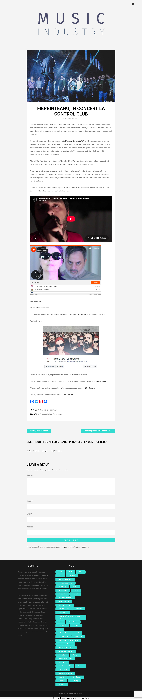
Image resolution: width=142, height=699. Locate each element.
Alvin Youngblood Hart (65, 583)
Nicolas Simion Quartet (66, 651)
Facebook (79, 609)
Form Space (62, 625)
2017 (39, 414)
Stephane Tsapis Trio (65, 673)
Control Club (81, 315)
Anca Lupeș (62, 586)
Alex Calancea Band (65, 579)
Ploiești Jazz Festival (65, 658)
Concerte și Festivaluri (48, 410)
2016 (60, 572)
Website (30, 527)
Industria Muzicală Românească (69, 633)
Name (29, 501)
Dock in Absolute (64, 601)
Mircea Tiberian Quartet (66, 647)
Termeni (61, 681)
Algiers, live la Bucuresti (39, 431)
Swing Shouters (76, 677)
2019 (60, 575)
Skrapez (80, 666)
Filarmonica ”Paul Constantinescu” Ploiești (69, 617)
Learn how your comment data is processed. (72, 547)
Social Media (63, 669)
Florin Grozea (73, 622)
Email (29, 514)
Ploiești (75, 655)
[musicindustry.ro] (71, 25)
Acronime (72, 575)
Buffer (76, 590)
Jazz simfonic (63, 636)
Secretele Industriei (65, 666)
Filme (60, 622)
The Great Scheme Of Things (75, 141)
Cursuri (75, 594)
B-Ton (74, 586)
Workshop (62, 684)
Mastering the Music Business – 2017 (98, 431)
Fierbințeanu (57, 414)
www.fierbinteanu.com (41, 308)
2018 (80, 572)
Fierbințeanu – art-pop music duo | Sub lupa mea (47, 451)
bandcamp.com (35, 301)
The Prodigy (74, 681)
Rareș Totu (62, 662)
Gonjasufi (76, 625)
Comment (31, 475)
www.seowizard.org (80, 698)
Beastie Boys (63, 590)
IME (60, 629)
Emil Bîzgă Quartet (64, 605)
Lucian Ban (78, 636)
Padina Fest (62, 655)
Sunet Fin (61, 677)
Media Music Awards (65, 644)
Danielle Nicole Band (65, 598)
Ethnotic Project (64, 609)
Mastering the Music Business (68, 640)
